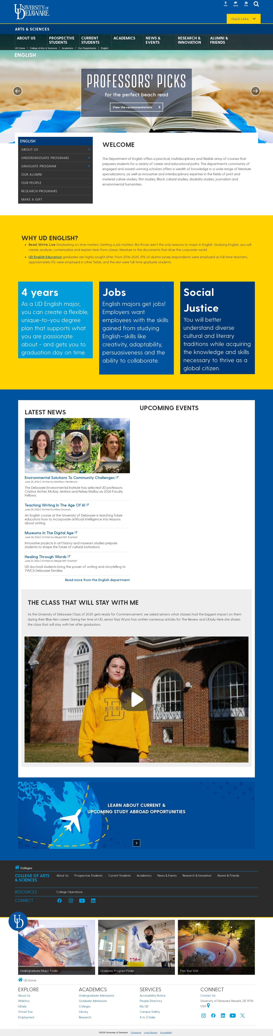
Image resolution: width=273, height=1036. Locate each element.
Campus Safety (150, 1011)
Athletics (23, 1001)
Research (85, 1017)
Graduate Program (38, 166)
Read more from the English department (97, 580)
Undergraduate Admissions (96, 995)
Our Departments (87, 48)
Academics (124, 38)
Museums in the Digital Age (49, 532)
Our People (31, 183)
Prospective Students (61, 40)
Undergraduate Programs (45, 158)
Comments (136, 1032)
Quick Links (239, 19)
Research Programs (39, 191)
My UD (144, 1006)
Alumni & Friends (219, 40)
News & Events (153, 40)
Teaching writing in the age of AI (55, 505)
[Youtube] (233, 1016)
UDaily (22, 1006)
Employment (26, 1017)
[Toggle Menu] (89, 149)
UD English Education (45, 257)
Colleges (84, 1006)
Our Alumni (31, 174)
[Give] (246, 4)
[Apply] (235, 4)
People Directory (151, 1001)
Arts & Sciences (32, 29)
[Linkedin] (223, 1016)
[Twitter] (242, 1016)
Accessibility (166, 1032)
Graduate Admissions (93, 1001)
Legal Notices (150, 1032)
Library (83, 1011)
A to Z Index (147, 1017)
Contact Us (207, 995)
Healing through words (46, 556)
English (104, 48)
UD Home (20, 48)
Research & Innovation (189, 40)
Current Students (90, 40)
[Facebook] (213, 1016)
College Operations (70, 892)
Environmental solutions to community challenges (70, 477)
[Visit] (225, 4)
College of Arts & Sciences (43, 48)
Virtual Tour (25, 1011)
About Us (26, 38)
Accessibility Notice (153, 995)
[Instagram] (203, 1016)
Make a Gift (31, 199)
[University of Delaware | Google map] (208, 1006)
